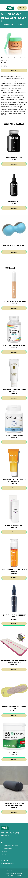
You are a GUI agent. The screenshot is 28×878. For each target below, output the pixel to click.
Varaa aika (22, 7)
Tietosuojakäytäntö (11, 875)
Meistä (5, 851)
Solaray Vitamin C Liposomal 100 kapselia (14, 345)
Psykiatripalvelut (8, 848)
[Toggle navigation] (3, 7)
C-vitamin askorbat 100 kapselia (14, 435)
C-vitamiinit (23, 58)
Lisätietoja (14, 70)
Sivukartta (19, 875)
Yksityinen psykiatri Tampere (11, 845)
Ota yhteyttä (13, 873)
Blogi (5, 854)
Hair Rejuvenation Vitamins (14, 157)
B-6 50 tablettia (14, 752)
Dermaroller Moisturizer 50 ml (14, 525)
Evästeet (19, 873)
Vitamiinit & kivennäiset (14, 58)
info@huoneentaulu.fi (8, 863)
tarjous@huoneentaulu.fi (6, 2)
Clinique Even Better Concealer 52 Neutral (14, 301)
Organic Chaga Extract (14, 201)
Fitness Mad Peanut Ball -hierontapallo (14, 245)
